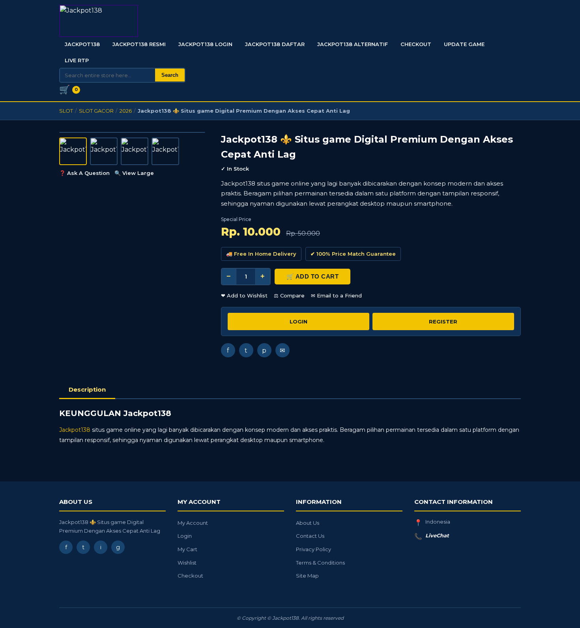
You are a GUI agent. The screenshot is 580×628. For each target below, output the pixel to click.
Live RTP (77, 60)
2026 (126, 111)
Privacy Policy (313, 549)
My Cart (187, 549)
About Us (307, 523)
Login (185, 536)
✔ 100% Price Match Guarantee (353, 254)
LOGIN (298, 321)
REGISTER (443, 321)
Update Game (464, 44)
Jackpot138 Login (205, 44)
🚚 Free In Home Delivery (261, 254)
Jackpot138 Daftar (275, 44)
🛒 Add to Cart (312, 276)
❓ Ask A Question (84, 173)
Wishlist (187, 562)
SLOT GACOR (96, 111)
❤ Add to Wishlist (244, 295)
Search (169, 75)
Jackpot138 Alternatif (352, 44)
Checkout (415, 44)
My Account (193, 523)
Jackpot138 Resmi (139, 44)
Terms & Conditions (320, 562)
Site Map (307, 575)
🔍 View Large (134, 173)
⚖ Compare (289, 295)
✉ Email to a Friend (336, 295)
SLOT (66, 111)
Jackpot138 (82, 44)
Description (87, 389)
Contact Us (310, 536)
